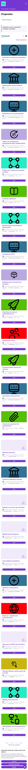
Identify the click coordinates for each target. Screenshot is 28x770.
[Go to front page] (10, 3)
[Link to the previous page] (7, 742)
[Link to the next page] (21, 742)
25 (19, 745)
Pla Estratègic (5, 9)
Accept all (14, 761)
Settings (14, 767)
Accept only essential (14, 764)
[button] (23, 36)
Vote (19, 67)
